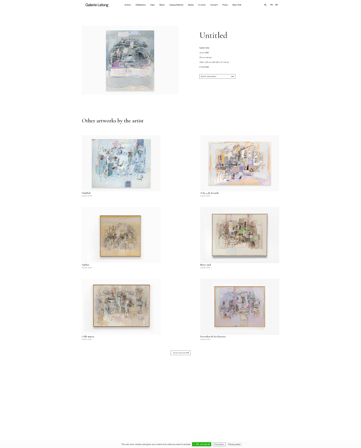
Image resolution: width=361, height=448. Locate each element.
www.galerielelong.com (267, 423)
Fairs (152, 5)
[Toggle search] (265, 5)
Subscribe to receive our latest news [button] (178, 388)
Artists (128, 5)
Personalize (219, 444)
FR (271, 5)
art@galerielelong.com (251, 423)
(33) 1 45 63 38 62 (179, 421)
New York (237, 5)
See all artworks (179, 353)
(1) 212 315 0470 (253, 421)
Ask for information (208, 76)
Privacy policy (234, 444)
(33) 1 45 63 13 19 (142, 421)
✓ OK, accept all (201, 444)
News (162, 5)
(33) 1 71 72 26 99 (216, 421)
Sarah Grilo (204, 48)
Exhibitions (141, 5)
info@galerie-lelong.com (141, 423)
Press (225, 5)
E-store (202, 5)
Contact (214, 5)
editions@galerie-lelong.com (179, 423)
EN (276, 5)
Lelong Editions (176, 5)
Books (191, 5)
